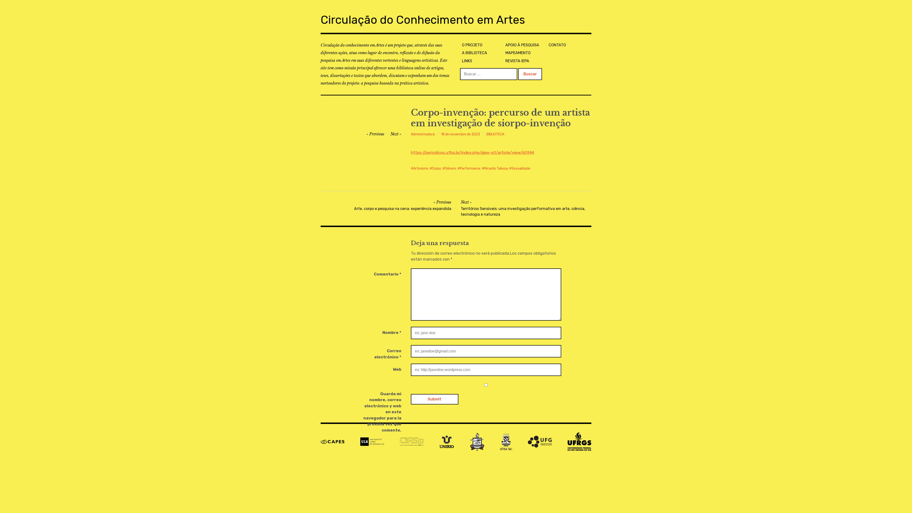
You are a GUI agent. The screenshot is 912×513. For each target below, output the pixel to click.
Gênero (450, 168)
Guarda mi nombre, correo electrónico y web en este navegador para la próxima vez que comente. (382, 411)
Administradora (423, 134)
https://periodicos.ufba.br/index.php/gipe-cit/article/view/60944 (472, 152)
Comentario (387, 274)
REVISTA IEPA (517, 61)
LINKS (467, 61)
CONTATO (557, 45)
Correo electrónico (387, 353)
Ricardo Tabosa (496, 168)
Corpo (436, 168)
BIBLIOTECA (495, 134)
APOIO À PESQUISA (522, 45)
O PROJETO (472, 45)
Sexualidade (521, 168)
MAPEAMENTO (518, 53)
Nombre (391, 332)
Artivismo (420, 168)
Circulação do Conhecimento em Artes (423, 20)
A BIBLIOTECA (474, 53)
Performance (470, 168)
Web (397, 369)
